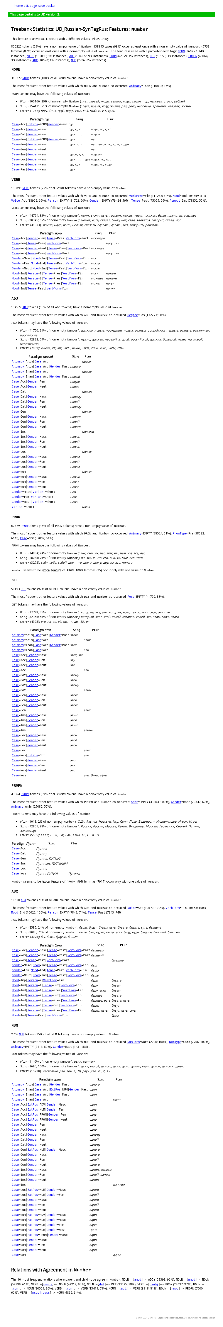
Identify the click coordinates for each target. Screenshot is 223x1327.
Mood (176, 195)
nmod (191, 1279)
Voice (15, 200)
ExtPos (32, 124)
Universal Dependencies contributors (165, 1317)
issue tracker (47, 5)
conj (16, 1288)
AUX (35, 60)
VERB (30, 56)
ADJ (71, 56)
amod (137, 1279)
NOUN (181, 51)
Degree (132, 315)
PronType (180, 533)
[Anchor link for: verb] (22, 179)
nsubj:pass (41, 1292)
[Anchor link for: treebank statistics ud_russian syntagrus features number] (151, 28)
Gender (53, 124)
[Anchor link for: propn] (24, 785)
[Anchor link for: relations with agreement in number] (93, 1269)
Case (15, 124)
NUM (73, 60)
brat (213, 1317)
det (101, 1284)
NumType (175, 1042)
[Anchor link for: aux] (20, 891)
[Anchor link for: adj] (20, 298)
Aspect (175, 200)
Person (53, 200)
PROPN (192, 56)
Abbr (134, 802)
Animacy (135, 86)
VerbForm (136, 195)
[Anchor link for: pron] (22, 516)
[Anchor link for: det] (20, 580)
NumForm (133, 1042)
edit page (30, 5)
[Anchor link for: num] (20, 1025)
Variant (39, 491)
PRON (113, 56)
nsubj (47, 1284)
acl (123, 1288)
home (19, 5)
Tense (135, 200)
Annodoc (203, 1317)
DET (152, 56)
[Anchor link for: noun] (22, 69)
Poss (130, 596)
